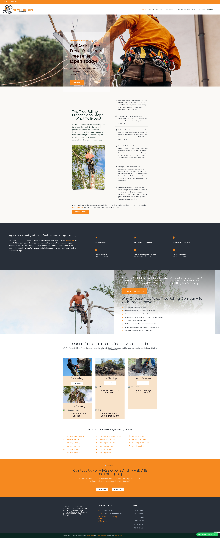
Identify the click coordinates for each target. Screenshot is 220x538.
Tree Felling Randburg (73, 443)
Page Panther (118, 535)
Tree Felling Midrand (72, 449)
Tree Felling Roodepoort (107, 439)
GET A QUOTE (138, 524)
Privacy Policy (90, 535)
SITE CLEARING (139, 517)
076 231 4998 (107, 510)
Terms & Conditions (102, 535)
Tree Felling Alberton (105, 449)
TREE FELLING (138, 510)
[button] (207, 534)
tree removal (77, 207)
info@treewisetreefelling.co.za (113, 513)
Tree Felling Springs (138, 446)
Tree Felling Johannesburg (75, 436)
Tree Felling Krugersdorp (107, 443)
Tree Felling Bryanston (73, 453)
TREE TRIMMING (139, 514)
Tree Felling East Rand (106, 446)
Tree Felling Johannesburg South (110, 436)
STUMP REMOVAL (139, 521)
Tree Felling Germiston (139, 439)
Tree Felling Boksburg (138, 436)
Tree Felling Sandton (72, 439)
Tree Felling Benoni (105, 453)
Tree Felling (69, 240)
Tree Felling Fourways (73, 446)
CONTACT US (138, 528)
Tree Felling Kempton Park (140, 443)
